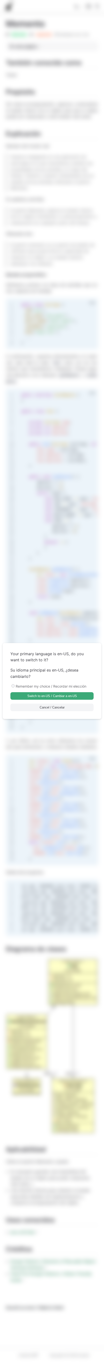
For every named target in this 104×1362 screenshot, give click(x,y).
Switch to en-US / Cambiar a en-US (52, 696)
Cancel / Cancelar (52, 707)
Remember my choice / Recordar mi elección (51, 686)
